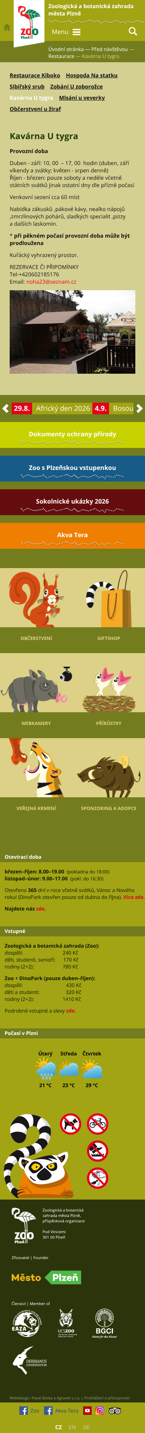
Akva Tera (72, 535)
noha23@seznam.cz (51, 282)
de (86, 1427)
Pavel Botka (42, 1398)
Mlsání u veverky (82, 98)
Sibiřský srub (27, 86)
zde (40, 908)
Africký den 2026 (63, 408)
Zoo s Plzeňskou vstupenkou (72, 467)
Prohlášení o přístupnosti (107, 1398)
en (72, 1427)
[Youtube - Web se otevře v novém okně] (87, 1412)
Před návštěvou (110, 49)
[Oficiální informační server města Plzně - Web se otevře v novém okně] (46, 1277)
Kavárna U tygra (31, 98)
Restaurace (61, 56)
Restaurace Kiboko (35, 75)
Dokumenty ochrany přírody (72, 434)
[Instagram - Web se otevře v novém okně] (100, 1412)
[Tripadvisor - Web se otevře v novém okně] (115, 1412)
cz (58, 1427)
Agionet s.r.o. (68, 1398)
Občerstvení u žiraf (35, 109)
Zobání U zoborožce (76, 86)
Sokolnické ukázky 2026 (72, 501)
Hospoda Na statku (92, 75)
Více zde (133, 896)
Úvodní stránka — (69, 49)
